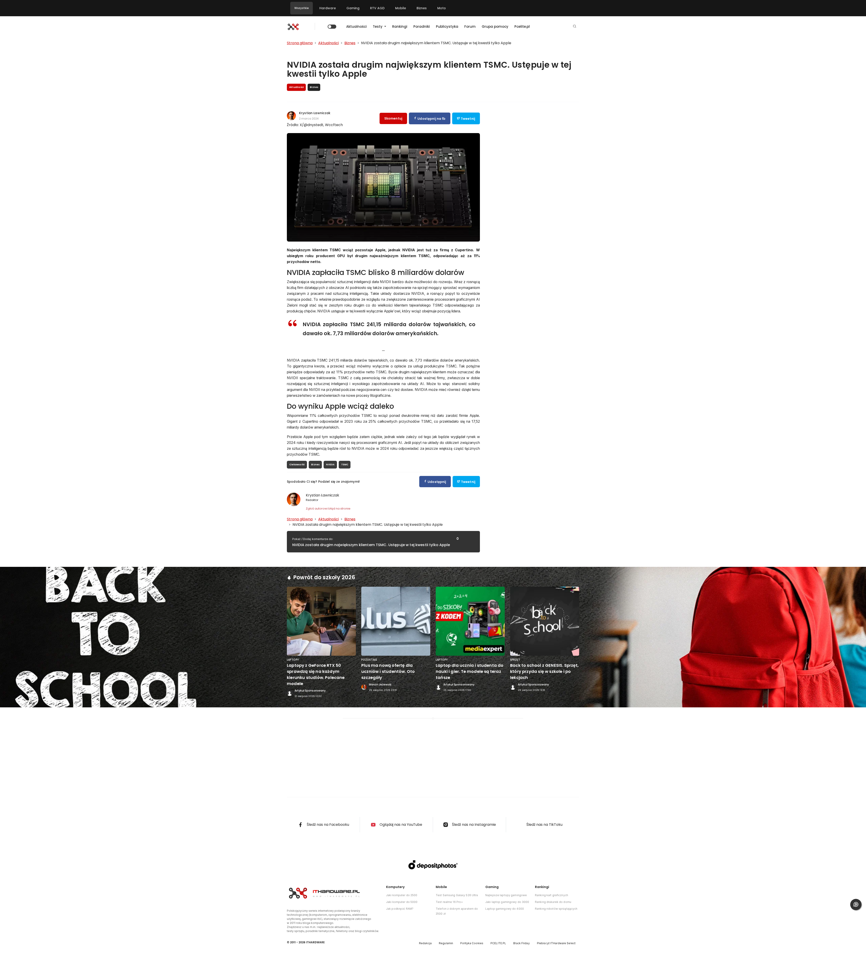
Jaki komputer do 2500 (401, 895)
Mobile (400, 8)
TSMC (344, 464)
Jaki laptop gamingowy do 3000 (507, 902)
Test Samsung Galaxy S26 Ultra (457, 895)
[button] (574, 26)
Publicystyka (447, 26)
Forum (470, 26)
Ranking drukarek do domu (553, 902)
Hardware (327, 8)
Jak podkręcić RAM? (399, 908)
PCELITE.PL (498, 943)
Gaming (352, 8)
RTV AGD (377, 8)
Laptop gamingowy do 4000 (504, 908)
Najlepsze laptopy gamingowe (506, 895)
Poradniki (421, 26)
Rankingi (399, 26)
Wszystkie (301, 8)
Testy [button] (378, 26)
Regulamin (446, 943)
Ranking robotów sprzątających (556, 908)
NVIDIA (330, 464)
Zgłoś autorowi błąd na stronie (328, 508)
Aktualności (356, 26)
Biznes (422, 8)
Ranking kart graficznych (551, 895)
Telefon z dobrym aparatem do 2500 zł (457, 911)
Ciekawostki (297, 464)
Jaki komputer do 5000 (402, 902)
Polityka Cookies (471, 943)
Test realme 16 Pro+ (449, 902)
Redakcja (425, 943)
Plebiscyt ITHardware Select (556, 943)
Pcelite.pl (522, 26)
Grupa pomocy (495, 26)
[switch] (331, 26)
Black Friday (521, 943)
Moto (441, 8)
